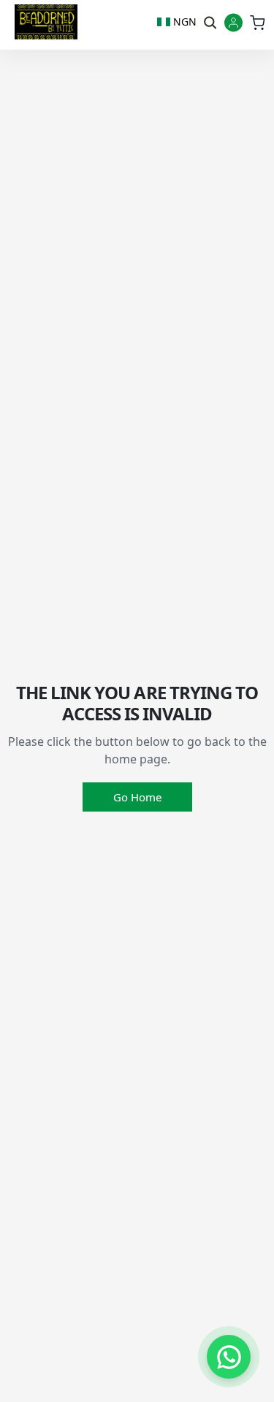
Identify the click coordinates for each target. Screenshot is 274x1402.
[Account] (233, 23)
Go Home (137, 797)
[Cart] (257, 22)
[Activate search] (209, 22)
